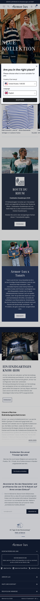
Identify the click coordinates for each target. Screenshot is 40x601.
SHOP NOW (20, 100)
